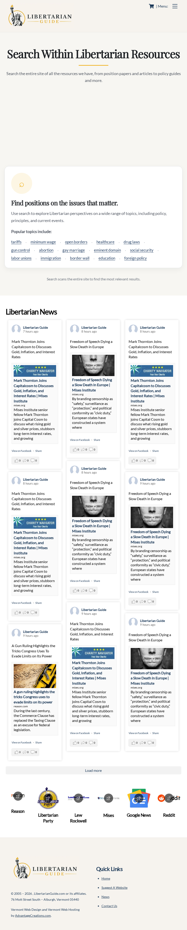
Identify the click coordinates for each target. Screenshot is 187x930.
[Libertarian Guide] (40, 26)
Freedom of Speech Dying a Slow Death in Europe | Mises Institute (92, 384)
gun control (20, 250)
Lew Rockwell (78, 817)
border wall (79, 258)
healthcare (105, 241)
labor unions (21, 258)
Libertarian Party (48, 817)
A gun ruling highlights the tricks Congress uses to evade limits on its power (34, 696)
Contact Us (109, 906)
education (107, 258)
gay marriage (73, 250)
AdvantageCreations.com (33, 915)
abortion (46, 250)
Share (38, 450)
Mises (108, 815)
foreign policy (135, 258)
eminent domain (107, 250)
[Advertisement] (93, 125)
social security (141, 250)
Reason (18, 811)
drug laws (132, 241)
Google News (139, 815)
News (105, 897)
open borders (76, 241)
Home (105, 878)
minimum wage (43, 241)
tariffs (16, 241)
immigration (51, 258)
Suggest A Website (114, 887)
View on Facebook (22, 450)
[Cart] (151, 6)
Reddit (169, 815)
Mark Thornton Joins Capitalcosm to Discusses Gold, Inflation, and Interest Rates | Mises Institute (34, 390)
